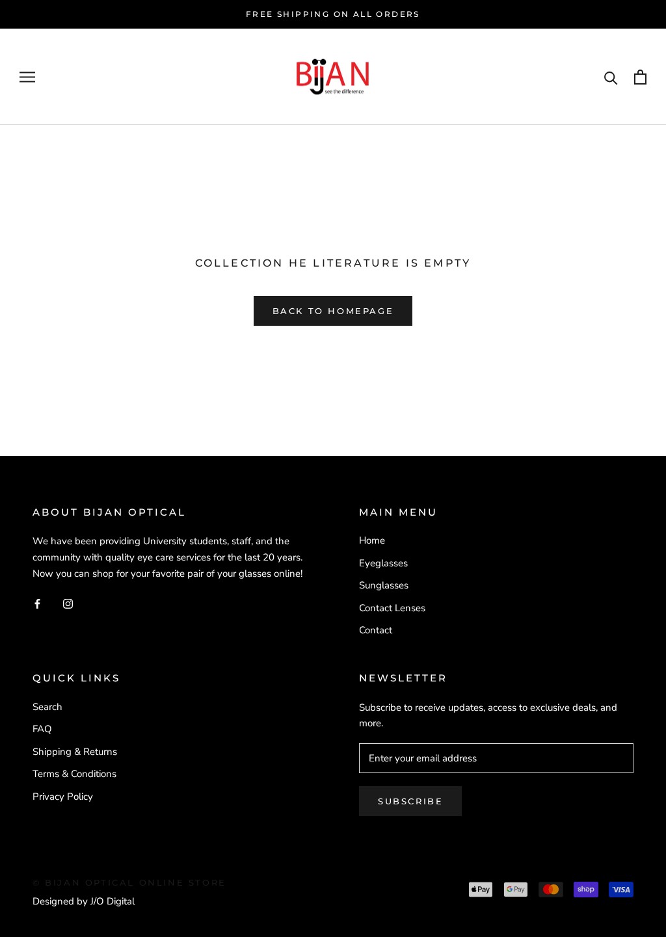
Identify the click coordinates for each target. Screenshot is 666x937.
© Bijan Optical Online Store (129, 882)
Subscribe (410, 801)
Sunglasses (383, 585)
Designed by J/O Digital (84, 901)
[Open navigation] (27, 77)
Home (372, 540)
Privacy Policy (63, 796)
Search (47, 706)
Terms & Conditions (74, 773)
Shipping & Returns (75, 751)
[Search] (611, 77)
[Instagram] (68, 603)
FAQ (42, 728)
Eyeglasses (383, 563)
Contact (375, 630)
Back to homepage (333, 311)
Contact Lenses (392, 607)
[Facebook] (37, 603)
